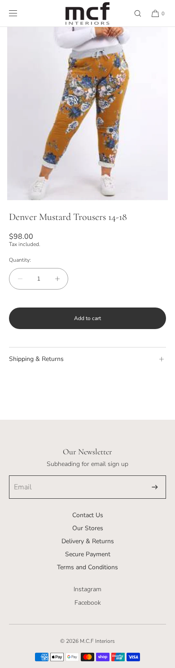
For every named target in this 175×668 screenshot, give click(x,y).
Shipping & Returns (36, 359)
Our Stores (87, 528)
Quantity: (20, 260)
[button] (133, 13)
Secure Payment (87, 554)
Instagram (87, 589)
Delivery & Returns (87, 541)
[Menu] (20, 13)
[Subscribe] (155, 487)
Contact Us (87, 515)
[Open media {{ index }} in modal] (87, 114)
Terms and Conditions (87, 567)
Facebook (87, 602)
